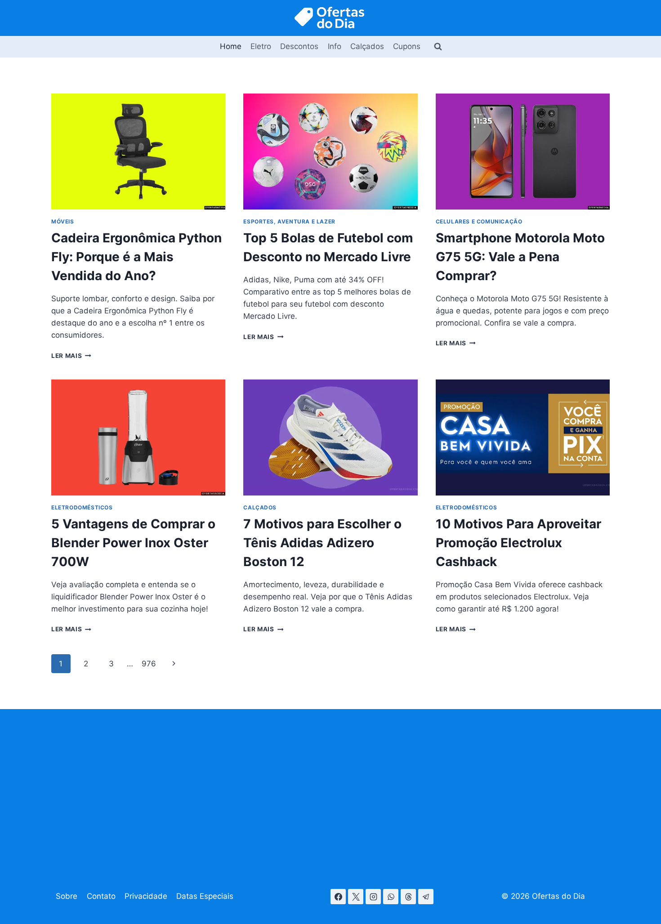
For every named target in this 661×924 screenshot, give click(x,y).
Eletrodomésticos (82, 507)
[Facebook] (338, 896)
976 (149, 663)
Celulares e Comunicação (479, 221)
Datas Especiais (204, 896)
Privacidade (146, 896)
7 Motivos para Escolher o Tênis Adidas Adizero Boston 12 (322, 542)
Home (230, 46)
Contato (101, 896)
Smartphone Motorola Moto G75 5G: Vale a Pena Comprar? (520, 256)
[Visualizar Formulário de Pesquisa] (438, 47)
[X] (355, 896)
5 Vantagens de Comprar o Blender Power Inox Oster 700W (133, 542)
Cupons (406, 46)
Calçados (367, 46)
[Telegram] (425, 896)
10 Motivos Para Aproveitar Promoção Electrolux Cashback (518, 542)
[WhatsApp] (390, 896)
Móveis (62, 221)
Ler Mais (71, 355)
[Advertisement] (330, 789)
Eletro (260, 46)
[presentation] (138, 152)
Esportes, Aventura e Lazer (289, 221)
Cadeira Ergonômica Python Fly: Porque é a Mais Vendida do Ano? (136, 256)
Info (334, 46)
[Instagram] (373, 896)
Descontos (299, 46)
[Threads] (408, 896)
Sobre (66, 896)
